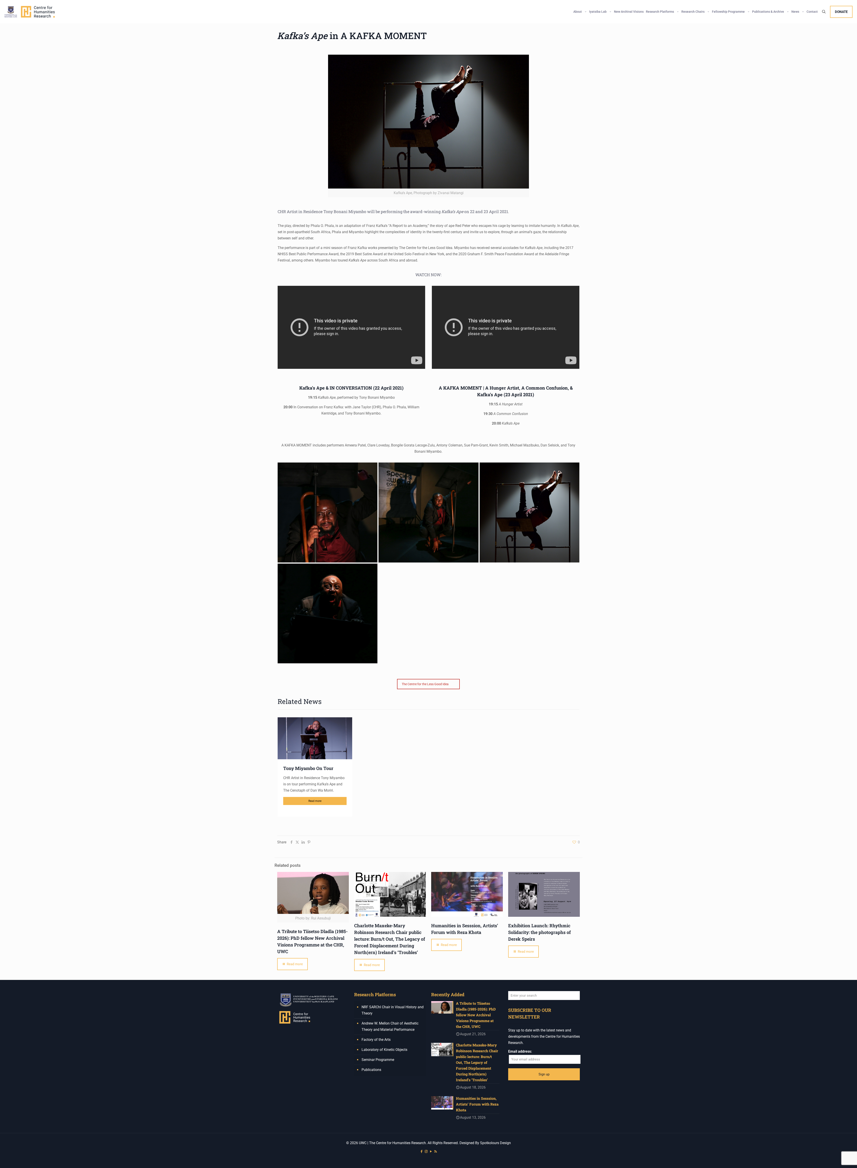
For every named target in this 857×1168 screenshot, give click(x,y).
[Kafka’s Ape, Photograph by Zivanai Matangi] (327, 512)
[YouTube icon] (431, 1151)
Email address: (520, 1051)
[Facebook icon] (421, 1151)
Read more (314, 801)
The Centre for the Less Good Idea (425, 684)
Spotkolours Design (495, 1143)
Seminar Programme (378, 1060)
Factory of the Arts (376, 1039)
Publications (371, 1070)
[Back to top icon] (835, 1159)
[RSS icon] (435, 1151)
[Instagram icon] (426, 1151)
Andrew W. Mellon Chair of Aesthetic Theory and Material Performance (390, 1026)
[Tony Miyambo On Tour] (315, 738)
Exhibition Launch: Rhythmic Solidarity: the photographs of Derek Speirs (539, 932)
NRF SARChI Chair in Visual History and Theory (393, 1010)
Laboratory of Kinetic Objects (384, 1050)
